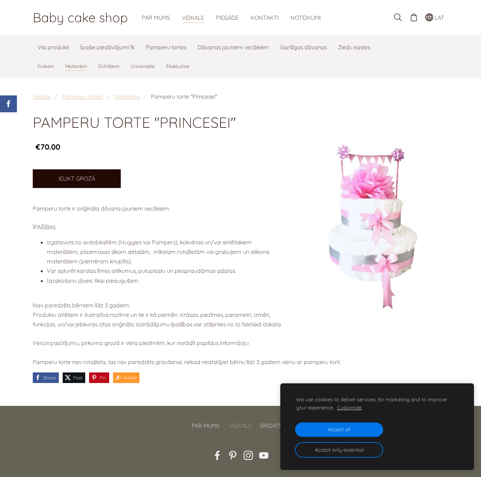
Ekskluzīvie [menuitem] (177, 66)
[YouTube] (264, 455)
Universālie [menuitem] (143, 66)
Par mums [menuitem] (156, 17)
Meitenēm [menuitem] (76, 66)
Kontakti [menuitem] (265, 17)
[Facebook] (217, 455)
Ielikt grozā (76, 178)
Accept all (339, 429)
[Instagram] (248, 455)
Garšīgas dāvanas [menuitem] (303, 47)
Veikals (42, 96)
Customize (349, 407)
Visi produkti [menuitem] (53, 47)
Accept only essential (339, 450)
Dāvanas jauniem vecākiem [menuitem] (233, 47)
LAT (438, 17)
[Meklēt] (398, 17)
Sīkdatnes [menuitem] (275, 425)
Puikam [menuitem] (46, 66)
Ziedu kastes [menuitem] (354, 47)
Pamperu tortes (82, 96)
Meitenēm (127, 96)
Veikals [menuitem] (193, 17)
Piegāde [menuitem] (227, 17)
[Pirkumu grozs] (413, 17)
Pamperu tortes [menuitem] (166, 47)
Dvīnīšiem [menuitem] (108, 66)
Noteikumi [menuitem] (306, 17)
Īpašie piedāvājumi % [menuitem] (107, 47)
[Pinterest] (233, 455)
